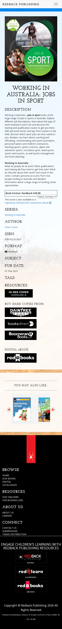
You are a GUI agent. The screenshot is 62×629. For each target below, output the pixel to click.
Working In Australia (15, 214)
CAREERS (7, 515)
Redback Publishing (21, 4)
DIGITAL (6, 481)
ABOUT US (8, 512)
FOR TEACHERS (10, 497)
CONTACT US (9, 527)
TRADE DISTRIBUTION (14, 534)
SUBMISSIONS (9, 531)
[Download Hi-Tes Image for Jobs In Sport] (19, 294)
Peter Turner (11, 227)
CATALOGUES (9, 484)
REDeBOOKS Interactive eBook (32, 202)
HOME (5, 475)
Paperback (10, 202)
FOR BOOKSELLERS (12, 500)
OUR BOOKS (9, 478)
